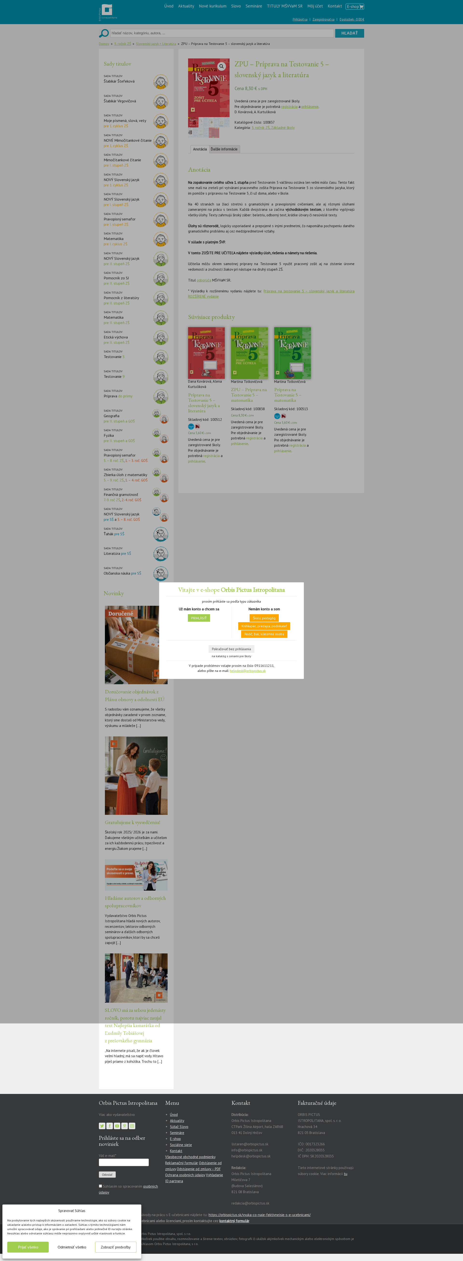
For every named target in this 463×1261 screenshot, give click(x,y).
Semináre (177, 1132)
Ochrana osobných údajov (185, 1175)
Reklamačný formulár (181, 1163)
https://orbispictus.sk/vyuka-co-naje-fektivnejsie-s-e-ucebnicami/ (260, 1214)
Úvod (174, 1114)
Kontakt (176, 1150)
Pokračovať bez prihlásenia (231, 649)
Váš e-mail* (107, 1155)
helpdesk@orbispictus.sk (248, 671)
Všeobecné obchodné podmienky (190, 1157)
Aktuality (177, 1120)
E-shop (175, 1138)
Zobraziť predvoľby (116, 1247)
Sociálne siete (181, 1144)
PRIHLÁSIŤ (199, 618)
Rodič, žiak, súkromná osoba (264, 634)
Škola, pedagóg (264, 618)
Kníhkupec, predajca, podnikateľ (264, 626)
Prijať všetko (28, 1247)
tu (345, 1173)
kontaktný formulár (234, 1221)
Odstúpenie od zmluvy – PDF (199, 1169)
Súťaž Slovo (179, 1126)
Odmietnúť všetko (72, 1247)
